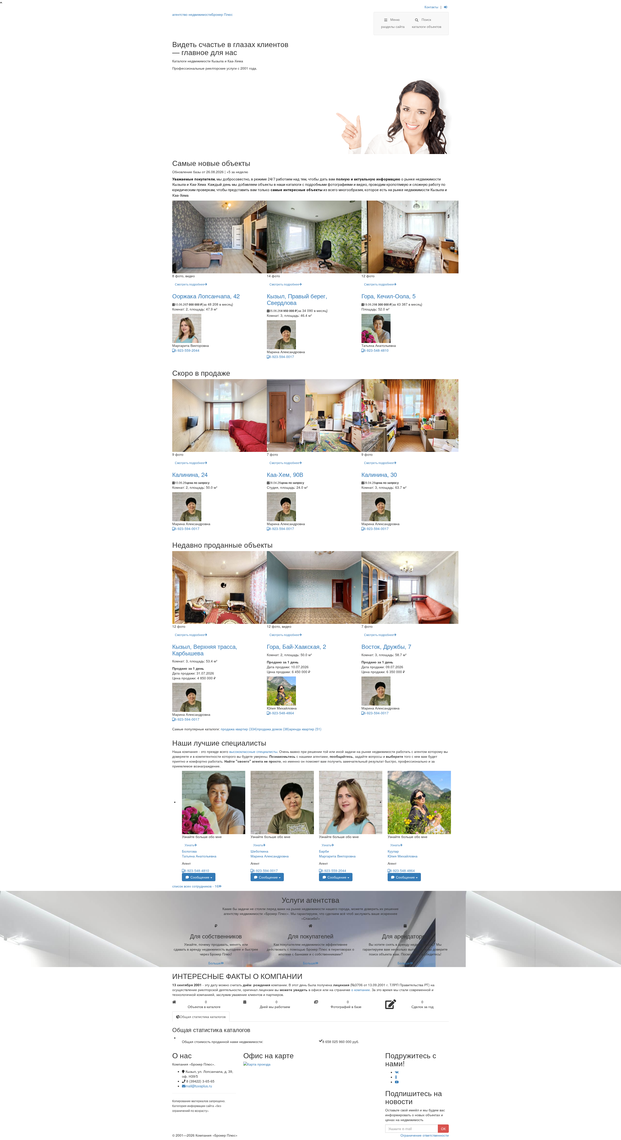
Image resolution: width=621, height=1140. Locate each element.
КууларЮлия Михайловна (402, 853)
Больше (214, 963)
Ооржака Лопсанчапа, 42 (206, 296)
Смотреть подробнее (189, 284)
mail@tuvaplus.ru (198, 1085)
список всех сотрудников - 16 (195, 886)
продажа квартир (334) (239, 728)
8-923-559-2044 (186, 350)
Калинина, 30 (379, 474)
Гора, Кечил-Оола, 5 (388, 296)
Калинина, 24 (190, 474)
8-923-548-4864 (281, 712)
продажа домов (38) (273, 728)
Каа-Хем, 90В (285, 474)
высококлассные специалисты (253, 751)
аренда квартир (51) (305, 728)
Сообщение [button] (199, 877)
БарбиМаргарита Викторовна (337, 853)
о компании (360, 989)
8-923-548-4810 (376, 350)
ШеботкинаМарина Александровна (270, 853)
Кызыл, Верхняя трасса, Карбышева (204, 649)
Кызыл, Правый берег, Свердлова (297, 299)
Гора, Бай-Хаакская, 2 (296, 646)
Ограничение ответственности (424, 1135)
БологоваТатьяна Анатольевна (199, 853)
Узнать (189, 845)
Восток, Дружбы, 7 (386, 646)
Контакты (431, 7)
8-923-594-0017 (281, 356)
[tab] (200, 1016)
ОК (443, 1128)
